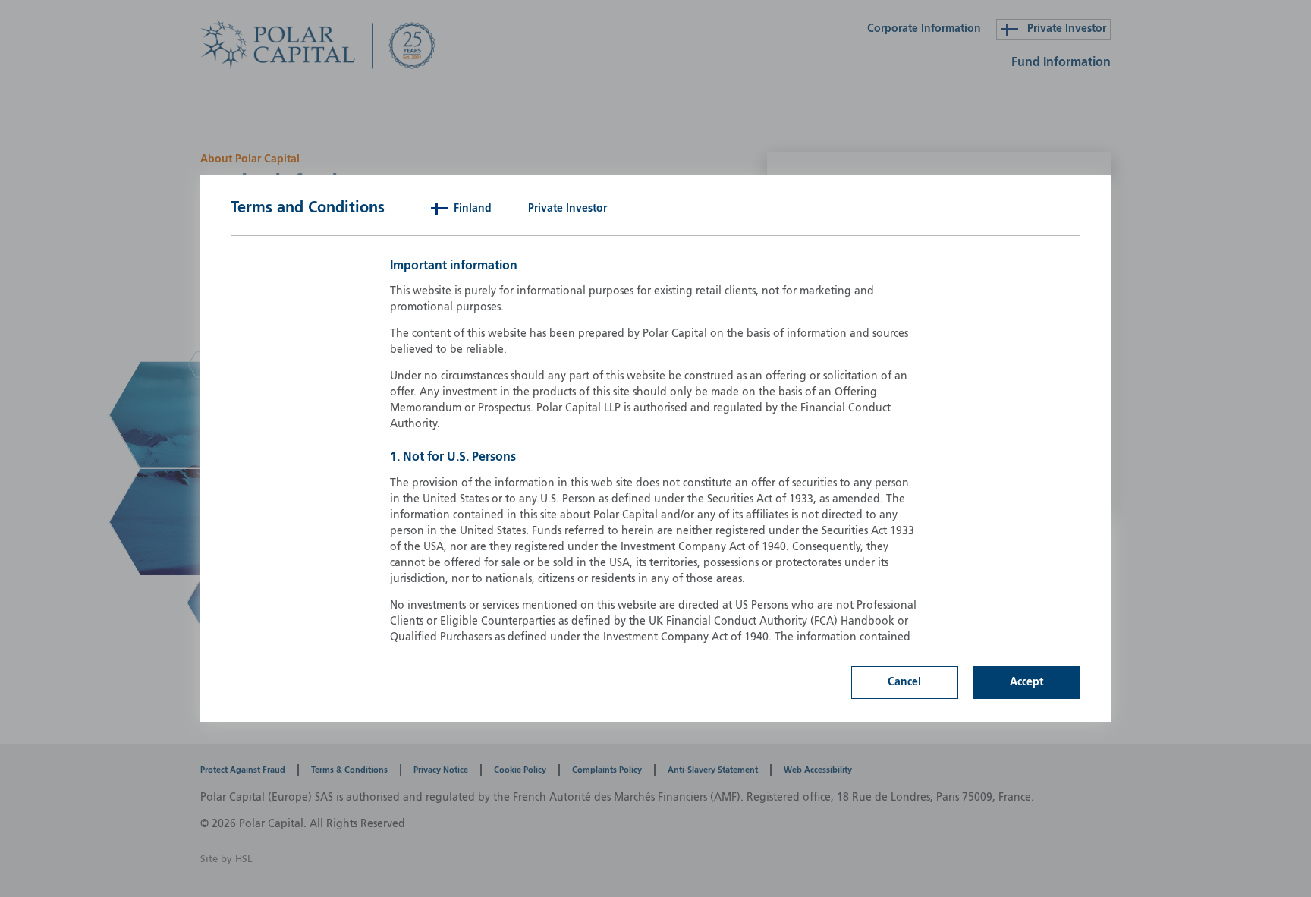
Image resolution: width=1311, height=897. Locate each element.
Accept (1026, 682)
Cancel (904, 682)
